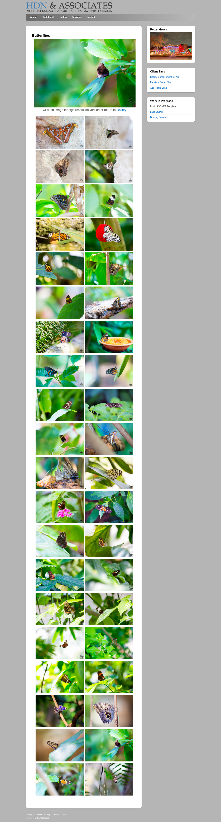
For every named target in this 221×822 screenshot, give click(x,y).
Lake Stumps (157, 112)
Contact (91, 17)
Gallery (63, 17)
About (33, 17)
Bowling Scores (158, 117)
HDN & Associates (41, 818)
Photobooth (48, 17)
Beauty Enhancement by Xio (164, 77)
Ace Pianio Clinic (158, 88)
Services (76, 17)
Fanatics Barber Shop (161, 82)
